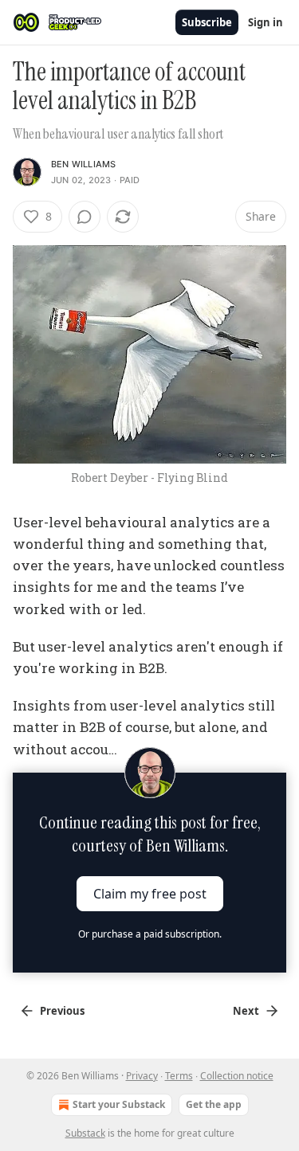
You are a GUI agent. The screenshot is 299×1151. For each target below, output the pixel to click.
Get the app (214, 1104)
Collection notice (236, 1075)
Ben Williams (83, 164)
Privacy (142, 1075)
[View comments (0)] (84, 217)
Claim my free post (150, 893)
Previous (62, 1011)
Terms (179, 1075)
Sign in (265, 22)
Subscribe (207, 22)
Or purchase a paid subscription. (150, 934)
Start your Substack (119, 1104)
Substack (85, 1133)
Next (246, 1011)
